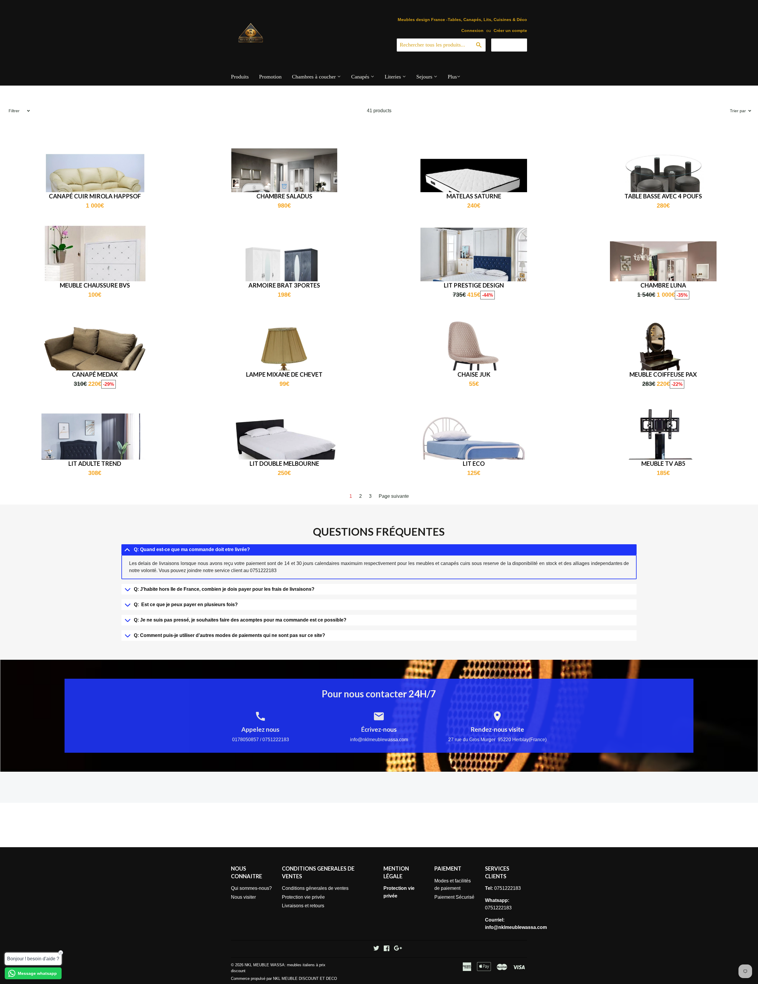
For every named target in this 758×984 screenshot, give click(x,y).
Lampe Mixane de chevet (284, 374)
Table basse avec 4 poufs (663, 196)
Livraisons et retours (303, 905)
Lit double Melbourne (284, 463)
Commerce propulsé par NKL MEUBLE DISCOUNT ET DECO (284, 978)
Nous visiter (243, 897)
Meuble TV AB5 (663, 463)
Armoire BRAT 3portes (284, 285)
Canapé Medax (95, 374)
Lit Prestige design (474, 285)
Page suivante (394, 496)
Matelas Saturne (474, 196)
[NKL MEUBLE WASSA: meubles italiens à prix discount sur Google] (398, 948)
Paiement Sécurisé (454, 897)
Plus (452, 77)
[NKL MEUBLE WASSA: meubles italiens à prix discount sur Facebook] (386, 948)
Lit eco (474, 463)
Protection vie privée (303, 897)
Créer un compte (510, 30)
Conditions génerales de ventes (315, 888)
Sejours (425, 77)
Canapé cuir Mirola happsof (95, 196)
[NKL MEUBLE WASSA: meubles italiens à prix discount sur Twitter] (376, 948)
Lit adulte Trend (94, 463)
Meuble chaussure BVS (95, 285)
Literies (393, 77)
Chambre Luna (663, 285)
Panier (513, 45)
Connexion (472, 30)
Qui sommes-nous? (251, 888)
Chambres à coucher (314, 77)
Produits (240, 77)
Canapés (361, 77)
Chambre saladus (284, 196)
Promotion (270, 77)
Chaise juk (473, 374)
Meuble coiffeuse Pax (663, 374)
